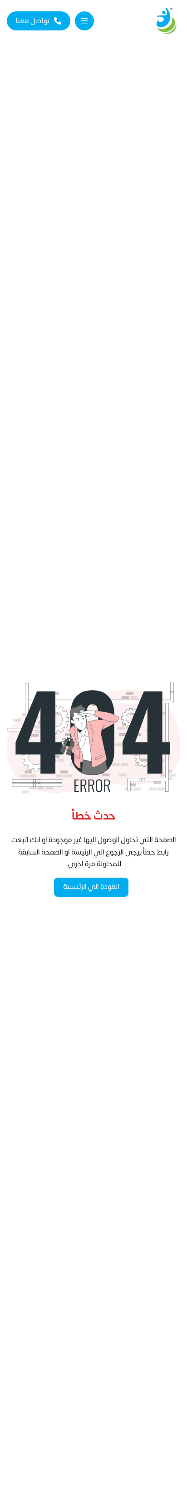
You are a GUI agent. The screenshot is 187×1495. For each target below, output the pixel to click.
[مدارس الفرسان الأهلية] (166, 21)
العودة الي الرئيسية (91, 887)
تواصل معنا (32, 21)
